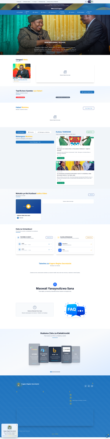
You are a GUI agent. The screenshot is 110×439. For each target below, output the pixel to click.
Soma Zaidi (61, 161)
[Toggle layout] (16, 425)
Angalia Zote (89, 135)
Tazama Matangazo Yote (35, 145)
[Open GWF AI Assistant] (107, 436)
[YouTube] (89, 389)
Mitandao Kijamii (27, 1)
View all (91, 197)
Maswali (19, 1)
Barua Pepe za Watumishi (53, 1)
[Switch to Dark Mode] (86, 1)
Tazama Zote (49, 240)
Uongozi (35, 1)
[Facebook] (85, 389)
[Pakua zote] (49, 247)
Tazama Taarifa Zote (87, 95)
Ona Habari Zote (88, 111)
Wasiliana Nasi (42, 1)
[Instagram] (92, 389)
